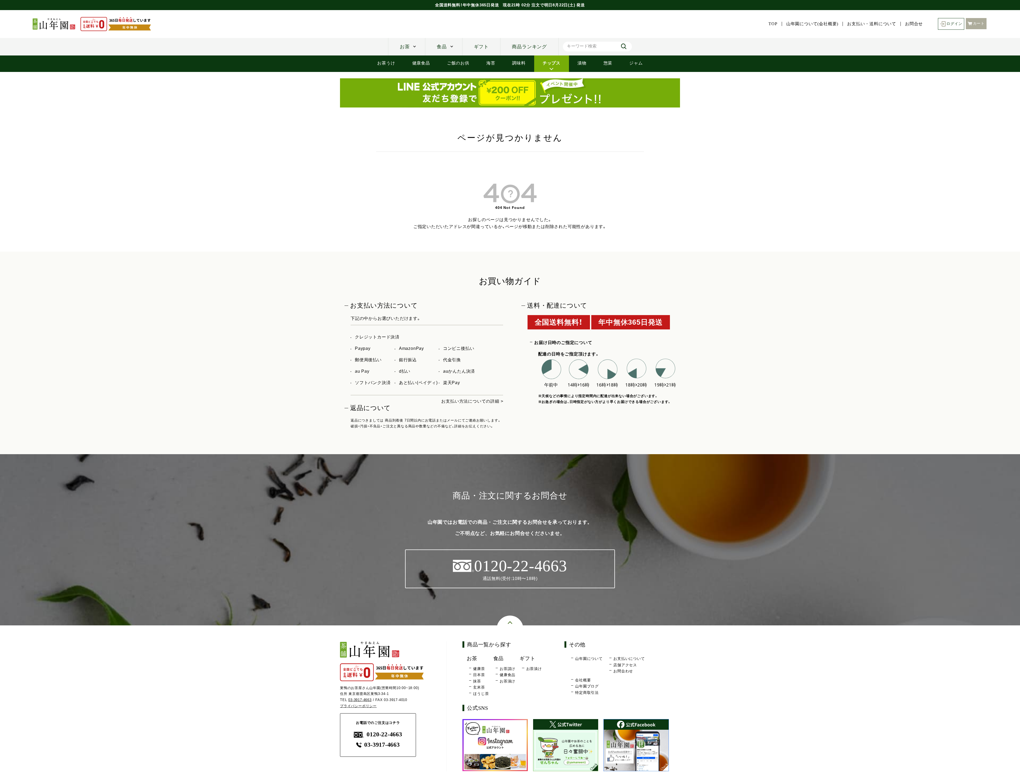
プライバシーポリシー (358, 706)
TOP (772, 24)
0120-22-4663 (384, 734)
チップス (551, 63)
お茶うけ (386, 63)
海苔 (490, 63)
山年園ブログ (587, 686)
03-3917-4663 (360, 700)
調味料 (518, 63)
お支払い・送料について (871, 24)
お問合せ (914, 24)
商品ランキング (529, 46)
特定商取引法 (587, 692)
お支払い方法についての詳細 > (472, 401)
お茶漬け (507, 681)
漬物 (581, 63)
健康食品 (421, 63)
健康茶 (479, 669)
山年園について (589, 658)
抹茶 (477, 681)
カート (979, 23)
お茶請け (507, 669)
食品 (442, 46)
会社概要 (583, 680)
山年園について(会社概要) (812, 24)
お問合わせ (623, 671)
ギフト (481, 46)
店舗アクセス (625, 665)
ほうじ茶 (481, 693)
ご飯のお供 (458, 63)
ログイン (954, 24)
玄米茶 (479, 687)
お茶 (405, 46)
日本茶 (479, 675)
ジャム (636, 63)
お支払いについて (629, 658)
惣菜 (608, 63)
